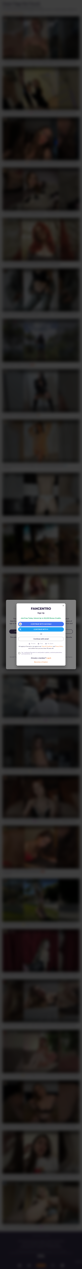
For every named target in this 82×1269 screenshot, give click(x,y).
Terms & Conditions (47, 646)
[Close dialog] (63, 605)
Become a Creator (41, 662)
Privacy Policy (59, 646)
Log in (48, 658)
